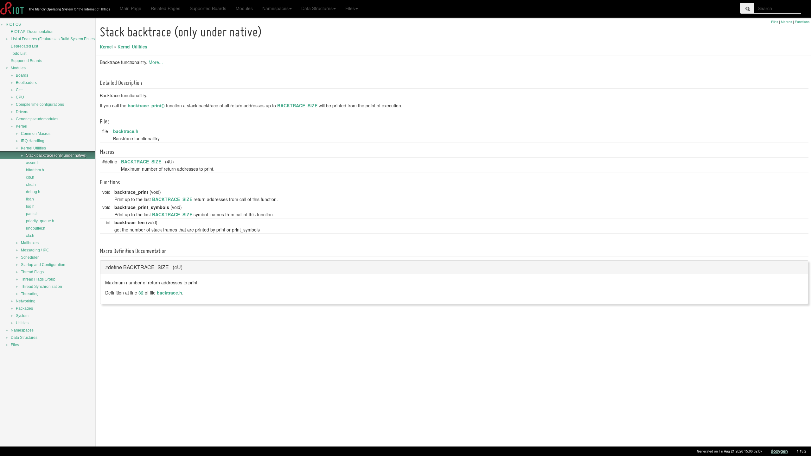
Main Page (130, 8)
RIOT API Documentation (32, 31)
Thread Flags (32, 272)
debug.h (33, 192)
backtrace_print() (146, 105)
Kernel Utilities (33, 148)
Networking (25, 301)
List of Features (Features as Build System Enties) (53, 39)
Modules (244, 8)
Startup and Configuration (43, 265)
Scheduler (30, 257)
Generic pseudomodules (37, 119)
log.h (30, 206)
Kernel (21, 126)
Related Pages (165, 8)
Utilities (22, 323)
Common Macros (35, 133)
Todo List (18, 53)
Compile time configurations (40, 104)
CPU (20, 97)
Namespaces (275, 8)
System (22, 316)
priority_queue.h (40, 221)
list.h (30, 199)
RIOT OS (13, 24)
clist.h (31, 184)
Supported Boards (208, 8)
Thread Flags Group (38, 279)
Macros (786, 21)
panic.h (32, 214)
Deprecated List (24, 46)
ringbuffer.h (35, 228)
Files (350, 8)
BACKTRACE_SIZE (297, 105)
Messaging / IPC (35, 250)
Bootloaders (26, 82)
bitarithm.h (35, 170)
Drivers (22, 112)
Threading (30, 294)
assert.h (33, 163)
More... (156, 62)
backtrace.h (125, 131)
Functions (802, 21)
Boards (22, 75)
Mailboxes (30, 243)
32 (141, 292)
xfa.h (30, 235)
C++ (19, 90)
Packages (24, 308)
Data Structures (317, 8)
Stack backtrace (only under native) (56, 155)
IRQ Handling (32, 141)
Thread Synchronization (41, 286)
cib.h (30, 177)
